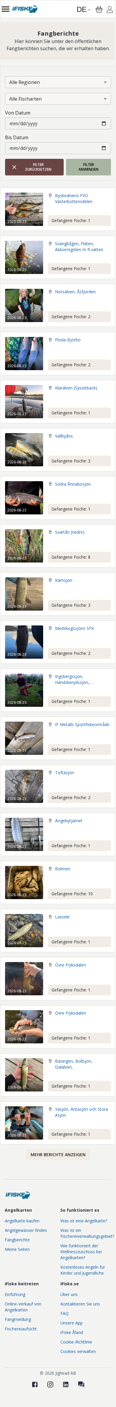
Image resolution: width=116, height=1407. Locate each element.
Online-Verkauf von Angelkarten (23, 1307)
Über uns (69, 1294)
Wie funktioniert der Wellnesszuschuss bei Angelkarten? (81, 1251)
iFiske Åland (71, 1332)
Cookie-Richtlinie (76, 1342)
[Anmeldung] (109, 10)
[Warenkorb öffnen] (99, 9)
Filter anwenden (88, 167)
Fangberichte (17, 1240)
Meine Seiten (17, 1249)
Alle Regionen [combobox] (24, 82)
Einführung (15, 1294)
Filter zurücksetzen (38, 167)
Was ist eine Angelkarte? (83, 1221)
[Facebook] (35, 1384)
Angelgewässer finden (26, 1230)
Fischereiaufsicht (21, 1329)
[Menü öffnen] (5, 9)
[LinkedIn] (66, 1384)
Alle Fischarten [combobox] (25, 99)
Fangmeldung (18, 1319)
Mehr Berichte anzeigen (58, 1154)
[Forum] (81, 1384)
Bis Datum (16, 137)
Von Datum (17, 113)
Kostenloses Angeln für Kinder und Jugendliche (82, 1270)
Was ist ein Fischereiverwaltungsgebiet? (87, 1233)
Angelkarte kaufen (22, 1221)
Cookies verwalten (78, 1351)
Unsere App (71, 1323)
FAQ (64, 1313)
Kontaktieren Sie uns (80, 1304)
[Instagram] (50, 1384)
